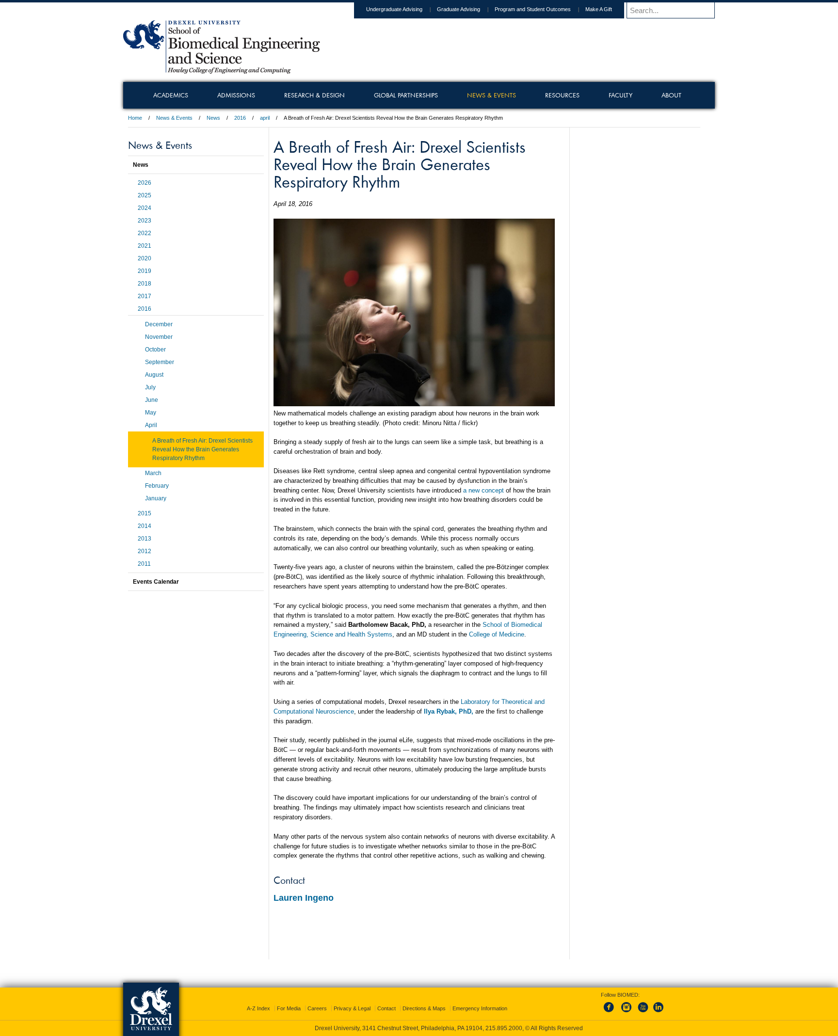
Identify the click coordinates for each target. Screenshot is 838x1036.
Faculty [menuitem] (620, 95)
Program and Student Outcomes (533, 9)
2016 (240, 118)
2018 (144, 283)
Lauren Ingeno (304, 898)
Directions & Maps (424, 1008)
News (213, 118)
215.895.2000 (503, 1028)
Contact (386, 1008)
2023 (144, 220)
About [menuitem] (671, 95)
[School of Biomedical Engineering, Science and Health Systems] (221, 70)
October (155, 349)
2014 (144, 526)
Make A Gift (598, 9)
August (154, 374)
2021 (144, 245)
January (155, 498)
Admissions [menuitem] (236, 95)
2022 (144, 233)
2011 (144, 563)
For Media (289, 1008)
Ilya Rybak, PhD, (448, 711)
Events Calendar (156, 581)
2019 (144, 271)
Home (135, 118)
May (150, 412)
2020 (144, 258)
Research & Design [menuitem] (314, 95)
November (159, 337)
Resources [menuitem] (562, 95)
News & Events (174, 118)
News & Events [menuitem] (491, 95)
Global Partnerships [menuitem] (406, 95)
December (159, 324)
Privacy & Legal (352, 1008)
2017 (144, 296)
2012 (144, 551)
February (157, 485)
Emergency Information (479, 1008)
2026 (144, 182)
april (265, 118)
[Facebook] (610, 1013)
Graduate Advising (458, 9)
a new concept (483, 490)
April (151, 425)
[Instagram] (626, 1013)
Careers (317, 1008)
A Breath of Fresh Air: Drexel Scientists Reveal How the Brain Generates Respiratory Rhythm (202, 449)
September (159, 362)
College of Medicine (496, 634)
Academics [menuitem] (170, 95)
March (153, 473)
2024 (144, 208)
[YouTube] (642, 1013)
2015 (144, 513)
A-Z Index (258, 1008)
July (150, 387)
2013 (144, 538)
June (151, 400)
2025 (144, 195)
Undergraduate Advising (394, 9)
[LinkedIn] (658, 1013)
